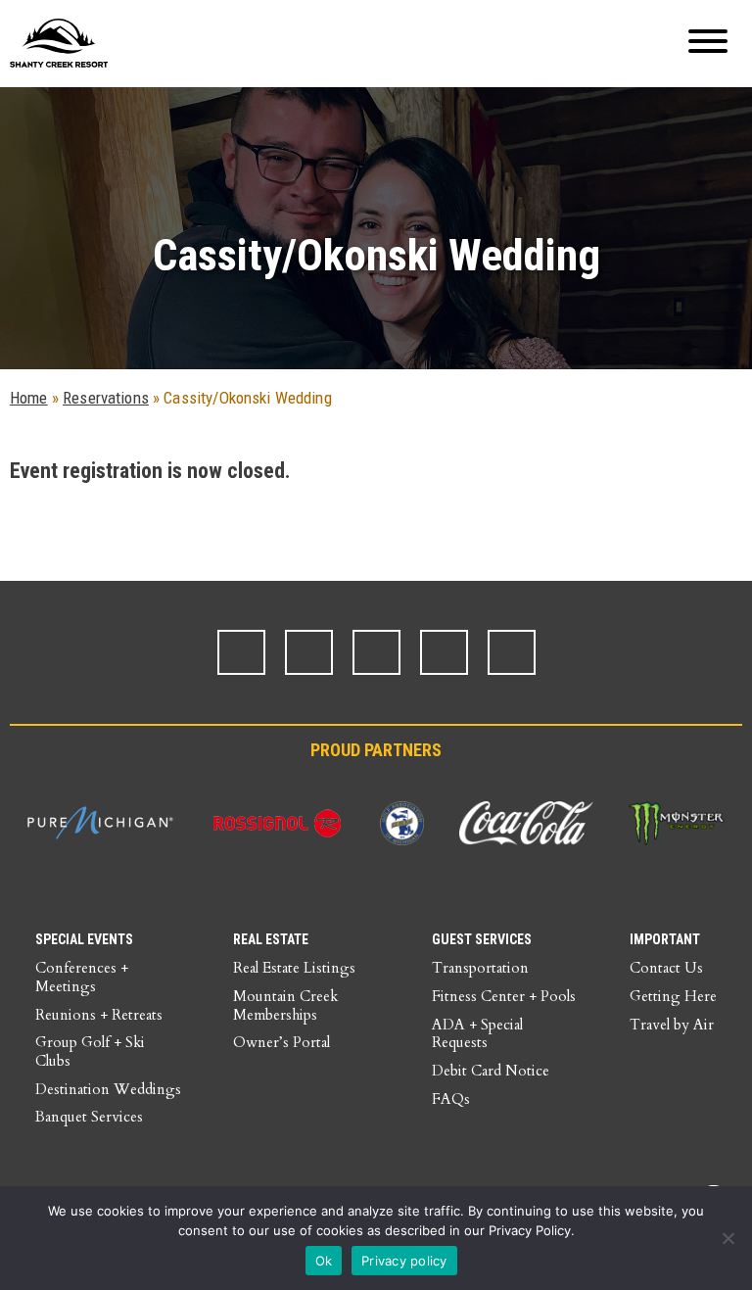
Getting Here (673, 996)
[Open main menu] (708, 43)
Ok (324, 1260)
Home (29, 397)
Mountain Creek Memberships (285, 1005)
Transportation (480, 968)
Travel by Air (672, 1024)
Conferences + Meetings (81, 977)
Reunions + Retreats (99, 1015)
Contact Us (666, 968)
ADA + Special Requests (477, 1034)
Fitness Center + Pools (504, 996)
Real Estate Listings (294, 968)
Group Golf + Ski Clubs (90, 1051)
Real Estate (270, 939)
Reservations (106, 397)
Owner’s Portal (281, 1042)
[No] (727, 1238)
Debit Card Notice (490, 1070)
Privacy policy (404, 1260)
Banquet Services (89, 1116)
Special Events (84, 939)
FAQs (451, 1099)
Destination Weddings (108, 1089)
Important (665, 939)
